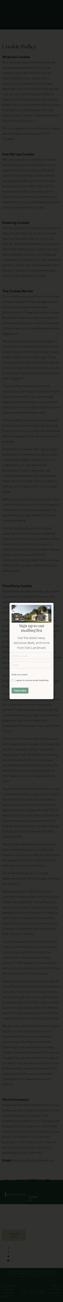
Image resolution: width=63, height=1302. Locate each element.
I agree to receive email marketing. (32, 680)
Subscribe (20, 690)
